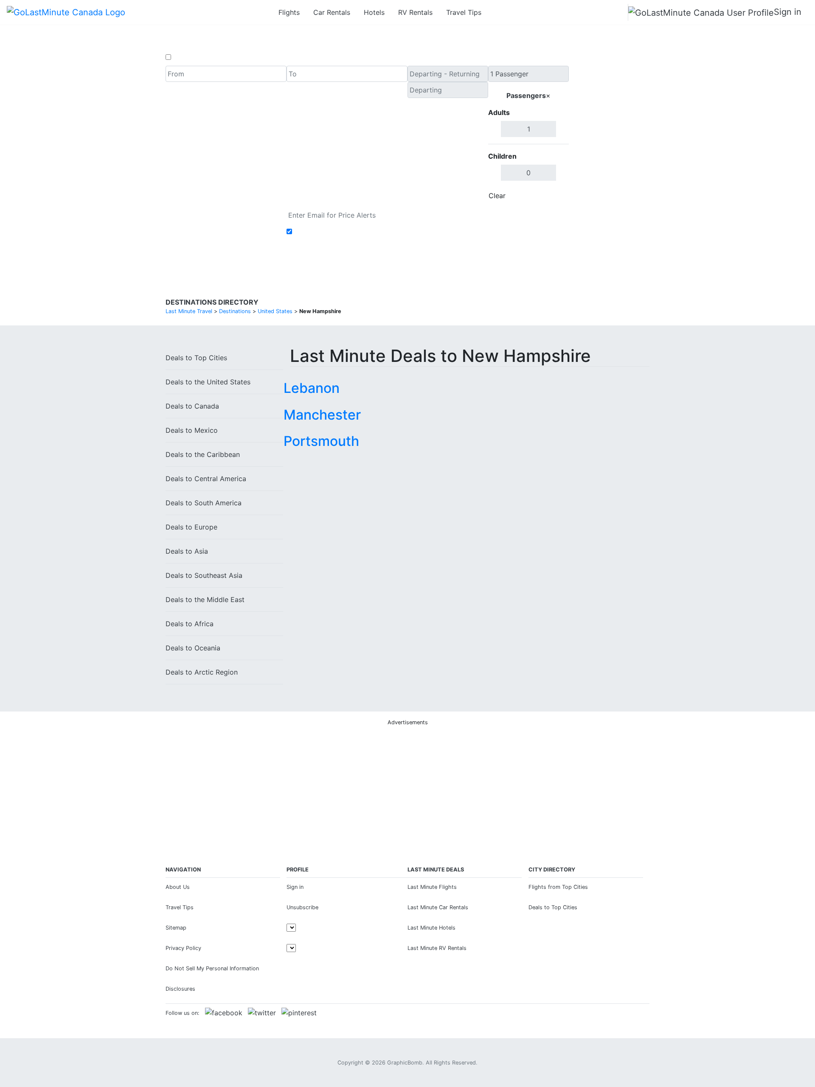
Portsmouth (321, 441)
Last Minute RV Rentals (437, 948)
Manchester (322, 414)
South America (204, 503)
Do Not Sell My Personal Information (212, 968)
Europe (191, 527)
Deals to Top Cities (552, 907)
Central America (206, 478)
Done (554, 195)
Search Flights (609, 135)
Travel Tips (463, 12)
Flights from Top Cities (558, 887)
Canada (192, 406)
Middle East (205, 599)
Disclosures (180, 989)
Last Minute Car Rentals (438, 907)
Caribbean (203, 454)
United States (208, 382)
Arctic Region (202, 672)
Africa (190, 623)
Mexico (192, 430)
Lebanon (312, 388)
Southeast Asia (204, 575)
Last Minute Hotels (431, 928)
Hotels (374, 12)
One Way (187, 57)
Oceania (193, 648)
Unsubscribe (302, 907)
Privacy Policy (183, 948)
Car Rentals (331, 12)
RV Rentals (415, 12)
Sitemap (176, 928)
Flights (289, 12)
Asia (187, 551)
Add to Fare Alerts (324, 231)
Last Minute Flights (432, 887)
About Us (178, 887)
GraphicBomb (404, 1062)
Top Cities (196, 357)
